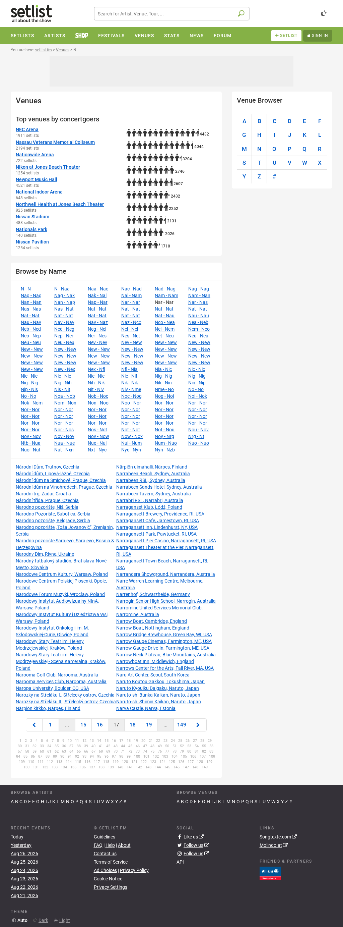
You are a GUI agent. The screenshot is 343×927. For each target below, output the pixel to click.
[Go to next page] (198, 724)
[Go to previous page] (34, 724)
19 (149, 725)
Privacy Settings (110, 887)
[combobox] (172, 13)
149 (181, 725)
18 (133, 725)
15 (83, 725)
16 (100, 725)
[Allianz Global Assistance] (270, 873)
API (180, 862)
